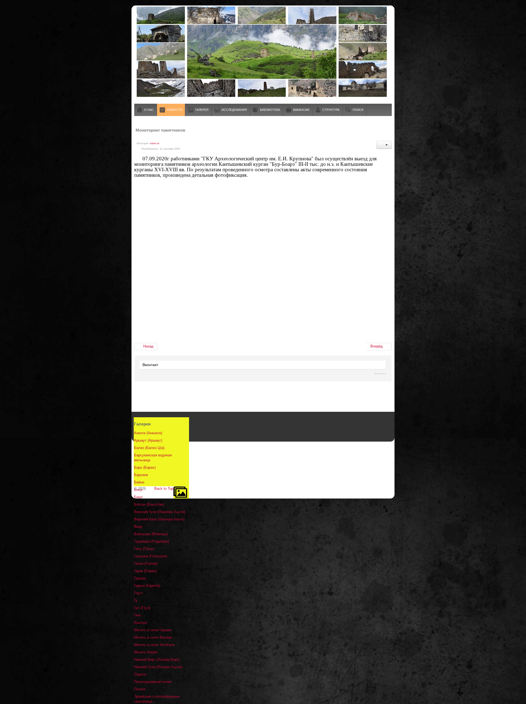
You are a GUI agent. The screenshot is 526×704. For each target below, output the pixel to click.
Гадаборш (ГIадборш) (151, 541)
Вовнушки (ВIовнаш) (151, 534)
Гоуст (138, 593)
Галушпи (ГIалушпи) (150, 556)
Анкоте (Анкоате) (148, 433)
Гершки (140, 578)
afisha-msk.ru (380, 374)
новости (154, 143)
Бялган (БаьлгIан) (149, 504)
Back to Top (163, 488)
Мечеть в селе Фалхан (153, 637)
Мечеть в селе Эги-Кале (154, 645)
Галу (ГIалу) (144, 549)
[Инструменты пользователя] (384, 145)
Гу (136, 600)
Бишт (138, 497)
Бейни (139, 482)
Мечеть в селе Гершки (152, 630)
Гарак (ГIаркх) (145, 571)
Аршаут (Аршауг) (148, 440)
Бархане (141, 475)
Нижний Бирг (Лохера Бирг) (156, 659)
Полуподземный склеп (152, 682)
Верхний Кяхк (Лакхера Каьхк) (159, 519)
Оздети (140, 674)
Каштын (140, 623)
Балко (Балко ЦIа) (149, 448)
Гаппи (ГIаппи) (145, 563)
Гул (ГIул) (142, 608)
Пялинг (140, 689)
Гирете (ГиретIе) (147, 586)
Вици (138, 527)
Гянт (137, 615)
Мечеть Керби (145, 652)
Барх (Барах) (145, 467)
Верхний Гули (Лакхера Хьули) (159, 512)
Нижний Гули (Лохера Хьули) (158, 667)
